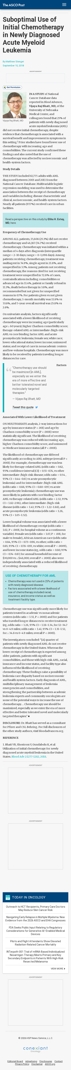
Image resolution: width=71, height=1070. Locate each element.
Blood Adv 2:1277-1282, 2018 (28, 756)
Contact (58, 1061)
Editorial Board (15, 1061)
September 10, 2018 (13, 65)
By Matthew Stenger (13, 61)
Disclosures (46, 1061)
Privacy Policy (22, 1064)
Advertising (31, 1061)
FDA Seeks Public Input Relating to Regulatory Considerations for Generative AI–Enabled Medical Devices (35, 931)
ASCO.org (50, 1064)
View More (57, 968)
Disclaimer (37, 1064)
